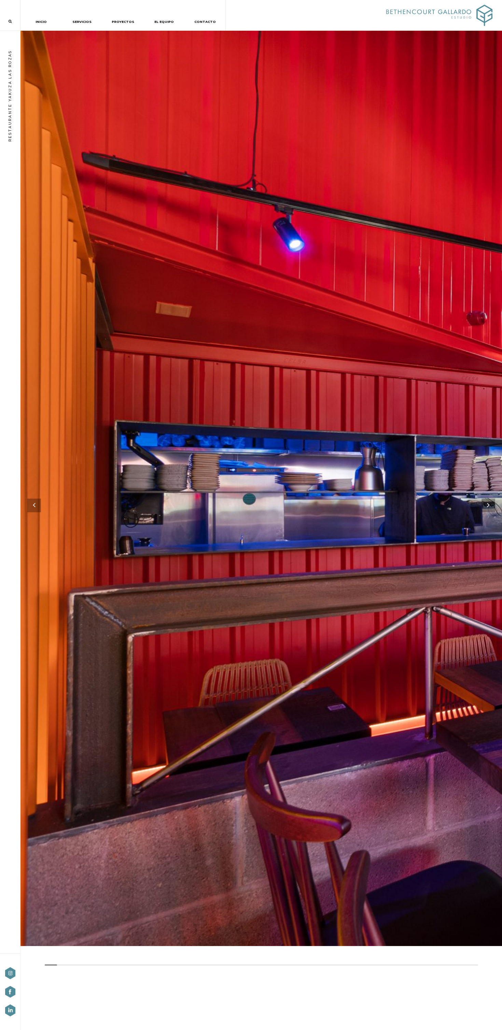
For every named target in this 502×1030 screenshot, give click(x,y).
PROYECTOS (123, 22)
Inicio (41, 22)
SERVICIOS (82, 22)
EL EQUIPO (164, 22)
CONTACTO (205, 22)
